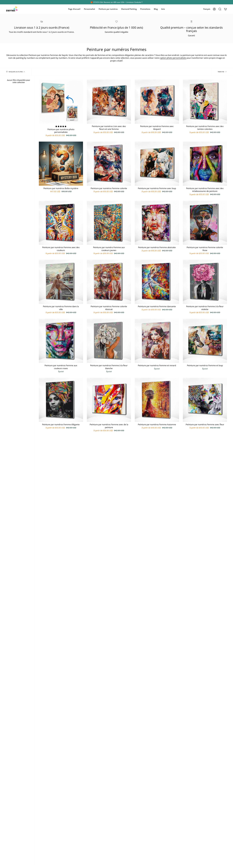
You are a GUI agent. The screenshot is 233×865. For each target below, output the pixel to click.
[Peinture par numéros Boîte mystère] (61, 164)
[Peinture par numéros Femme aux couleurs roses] (61, 341)
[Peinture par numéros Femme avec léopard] (157, 102)
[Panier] (225, 9)
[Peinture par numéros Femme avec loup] (157, 164)
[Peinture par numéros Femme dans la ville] (61, 282)
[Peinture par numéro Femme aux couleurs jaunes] (109, 223)
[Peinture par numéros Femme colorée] (109, 164)
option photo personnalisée (173, 57)
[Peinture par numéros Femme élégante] (61, 400)
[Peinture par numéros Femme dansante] (157, 282)
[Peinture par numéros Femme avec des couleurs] (61, 223)
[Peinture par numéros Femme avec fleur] (205, 400)
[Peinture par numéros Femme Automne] (157, 400)
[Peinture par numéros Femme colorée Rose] (205, 223)
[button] (89, 9)
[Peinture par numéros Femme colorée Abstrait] (109, 282)
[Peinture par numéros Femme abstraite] (157, 223)
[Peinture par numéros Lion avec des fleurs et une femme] (109, 102)
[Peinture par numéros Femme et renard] (157, 341)
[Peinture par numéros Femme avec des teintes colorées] (205, 102)
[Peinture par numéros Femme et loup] (205, 341)
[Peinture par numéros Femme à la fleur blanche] (109, 341)
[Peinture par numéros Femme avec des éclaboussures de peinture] (205, 164)
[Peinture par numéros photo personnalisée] (61, 102)
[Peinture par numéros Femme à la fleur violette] (205, 282)
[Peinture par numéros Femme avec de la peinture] (109, 400)
